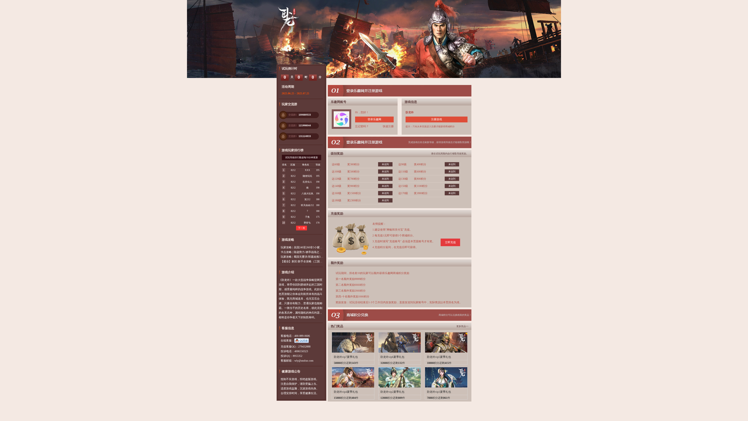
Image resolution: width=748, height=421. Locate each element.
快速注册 (388, 126)
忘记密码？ (362, 126)
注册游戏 (436, 119)
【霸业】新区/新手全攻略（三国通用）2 (305, 261)
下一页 (301, 228)
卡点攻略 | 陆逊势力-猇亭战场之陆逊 (303, 252)
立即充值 (450, 242)
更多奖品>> (462, 326)
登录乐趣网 (374, 119)
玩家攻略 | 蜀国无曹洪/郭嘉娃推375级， (305, 256)
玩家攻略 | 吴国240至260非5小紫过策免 (304, 247)
